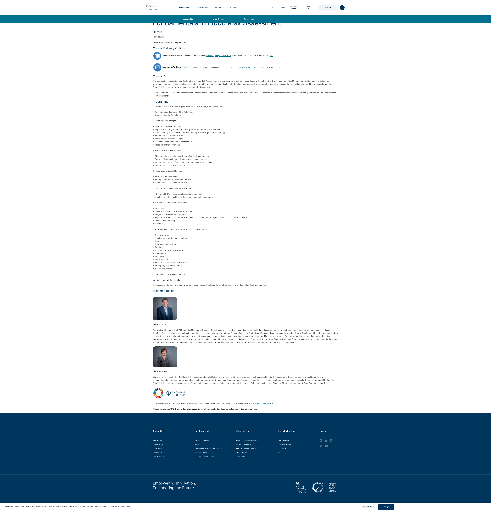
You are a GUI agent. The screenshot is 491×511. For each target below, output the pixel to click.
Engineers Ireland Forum (204, 456)
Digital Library (283, 440)
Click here (185, 67)
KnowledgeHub (310, 8)
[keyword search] (342, 7)
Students (219, 7)
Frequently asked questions (247, 448)
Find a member (159, 456)
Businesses (203, 7)
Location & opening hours (246, 440)
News (283, 8)
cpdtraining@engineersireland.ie (218, 56)
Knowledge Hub (287, 431)
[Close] (487, 506)
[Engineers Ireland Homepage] (154, 8)
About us (158, 431)
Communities (249, 19)
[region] (245, 507)
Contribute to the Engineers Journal (208, 448)
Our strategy (158, 444)
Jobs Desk (240, 456)
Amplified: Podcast (285, 444)
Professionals (184, 7)
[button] (192, 7)
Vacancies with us (243, 452)
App (279, 452)
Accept (386, 507)
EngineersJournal (294, 8)
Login (328, 8)
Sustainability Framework (262, 403)
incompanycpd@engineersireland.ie (248, 67)
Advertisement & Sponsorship (248, 444)
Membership (188, 19)
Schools (233, 7)
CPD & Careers (218, 19)
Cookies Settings (368, 507)
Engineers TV (283, 448)
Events (274, 8)
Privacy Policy (125, 506)
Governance (158, 448)
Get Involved (201, 431)
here (271, 56)
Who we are (157, 440)
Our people (157, 452)
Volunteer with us (201, 452)
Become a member (201, 440)
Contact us (242, 431)
